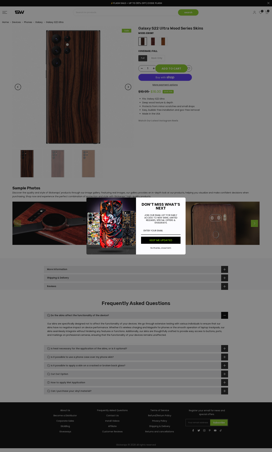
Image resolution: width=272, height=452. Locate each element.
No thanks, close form (160, 248)
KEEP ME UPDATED (161, 240)
